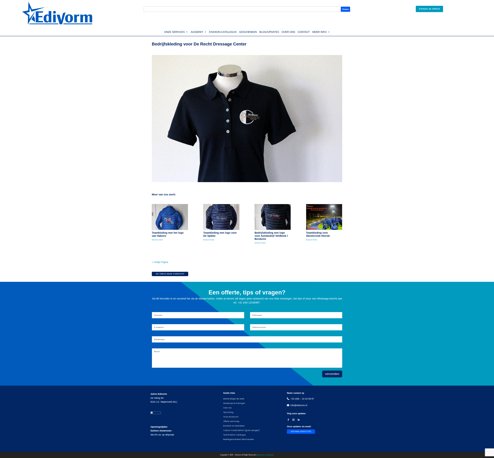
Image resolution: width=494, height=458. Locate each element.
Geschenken (248, 32)
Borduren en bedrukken (234, 426)
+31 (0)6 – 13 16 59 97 (301, 398)
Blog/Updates (269, 32)
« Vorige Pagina (160, 262)
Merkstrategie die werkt (233, 398)
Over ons (288, 32)
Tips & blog (228, 412)
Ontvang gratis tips (301, 431)
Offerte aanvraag (231, 421)
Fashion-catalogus (223, 32)
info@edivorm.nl (298, 405)
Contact (304, 32)
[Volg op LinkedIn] (299, 420)
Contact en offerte (429, 9)
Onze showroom (231, 416)
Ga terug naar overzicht (170, 274)
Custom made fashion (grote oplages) (241, 430)
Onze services (174, 32)
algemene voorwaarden (265, 455)
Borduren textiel (157, 240)
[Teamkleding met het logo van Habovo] (170, 217)
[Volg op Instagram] (293, 420)
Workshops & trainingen (234, 403)
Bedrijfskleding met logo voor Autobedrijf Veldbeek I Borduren (271, 235)
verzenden (332, 374)
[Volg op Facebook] (288, 420)
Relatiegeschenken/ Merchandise (238, 439)
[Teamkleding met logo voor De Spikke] (221, 217)
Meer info (319, 32)
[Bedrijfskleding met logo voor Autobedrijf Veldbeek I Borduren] (273, 217)
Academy (197, 32)
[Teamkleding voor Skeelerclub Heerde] (324, 217)
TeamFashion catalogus (234, 435)
